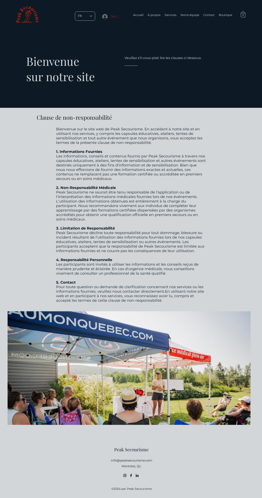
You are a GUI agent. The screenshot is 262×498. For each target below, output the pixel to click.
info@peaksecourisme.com (131, 460)
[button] (243, 14)
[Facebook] (131, 475)
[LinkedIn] (137, 475)
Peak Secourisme (131, 449)
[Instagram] (125, 475)
